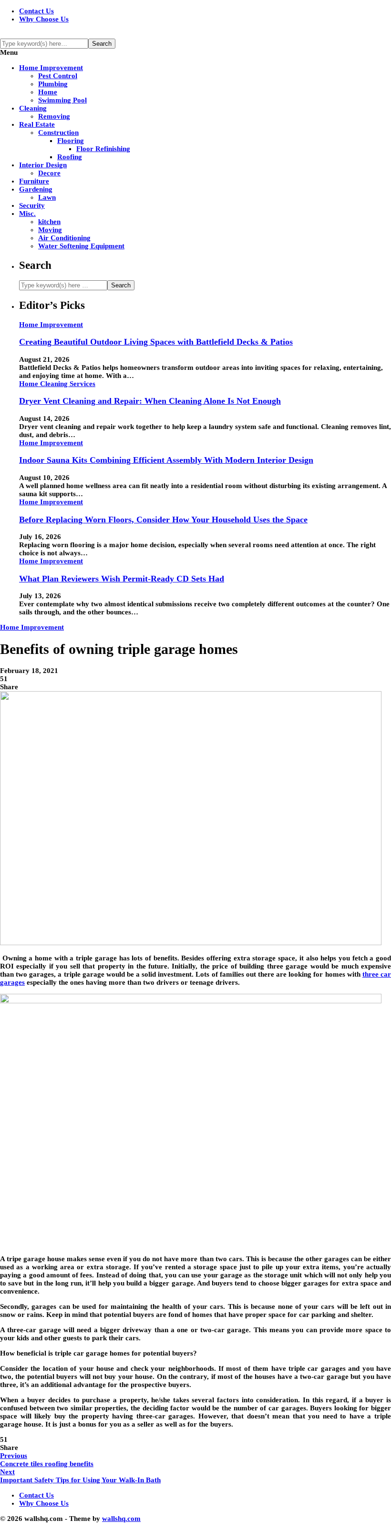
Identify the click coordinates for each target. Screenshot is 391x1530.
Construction (58, 132)
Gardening (35, 189)
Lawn (47, 197)
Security (32, 205)
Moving (50, 230)
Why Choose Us (44, 19)
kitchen (49, 221)
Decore (49, 173)
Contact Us (36, 11)
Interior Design (43, 165)
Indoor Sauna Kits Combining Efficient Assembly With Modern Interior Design (166, 460)
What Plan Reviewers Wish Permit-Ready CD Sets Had (121, 578)
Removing (54, 116)
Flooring (70, 140)
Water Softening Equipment (81, 246)
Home (47, 92)
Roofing (69, 157)
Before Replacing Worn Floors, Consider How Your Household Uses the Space (163, 519)
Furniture (34, 181)
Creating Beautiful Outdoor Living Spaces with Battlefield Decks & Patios (156, 342)
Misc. (27, 213)
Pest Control (57, 76)
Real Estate (37, 124)
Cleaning (33, 108)
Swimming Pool (62, 100)
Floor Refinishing (103, 149)
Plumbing (53, 84)
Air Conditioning (64, 238)
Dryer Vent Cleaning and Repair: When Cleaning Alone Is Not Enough (150, 401)
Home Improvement (51, 67)
